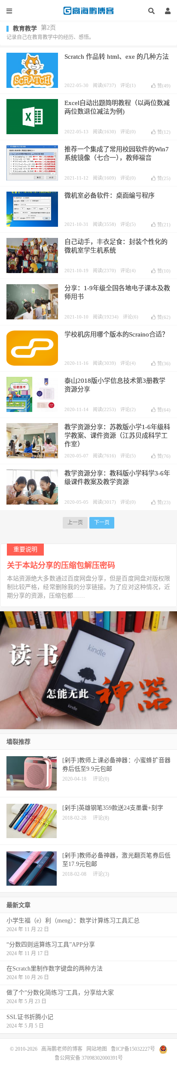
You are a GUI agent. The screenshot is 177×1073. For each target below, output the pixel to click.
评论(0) (128, 131)
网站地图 (96, 1049)
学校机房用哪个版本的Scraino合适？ (116, 334)
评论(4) (128, 270)
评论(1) (128, 85)
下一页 (102, 523)
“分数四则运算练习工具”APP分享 (50, 944)
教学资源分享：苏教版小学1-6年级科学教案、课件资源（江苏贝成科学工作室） (117, 436)
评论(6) (130, 316)
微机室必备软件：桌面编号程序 (109, 195)
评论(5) (128, 224)
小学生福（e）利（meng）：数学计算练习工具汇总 (73, 920)
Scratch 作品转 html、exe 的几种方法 (116, 56)
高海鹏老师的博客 (88, 10)
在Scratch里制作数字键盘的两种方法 (54, 968)
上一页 (75, 523)
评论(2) (128, 409)
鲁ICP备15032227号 (133, 1049)
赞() (164, 85)
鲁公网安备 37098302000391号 (89, 1058)
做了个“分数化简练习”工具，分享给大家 (60, 992)
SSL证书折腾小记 (29, 1017)
